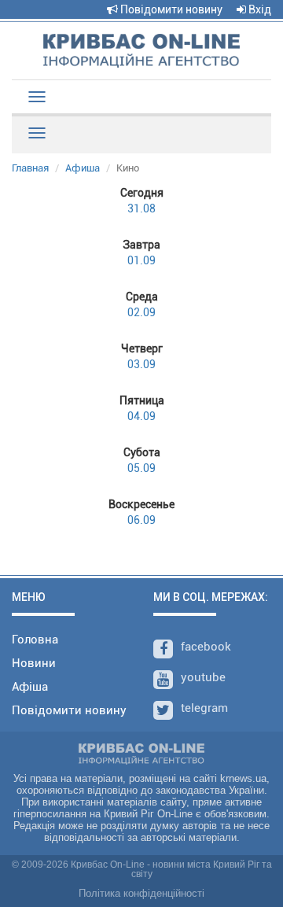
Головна (35, 639)
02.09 (142, 304)
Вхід (258, 9)
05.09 (141, 460)
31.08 (142, 200)
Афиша (82, 168)
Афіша (30, 687)
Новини (34, 663)
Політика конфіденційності (141, 893)
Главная (30, 168)
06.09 (141, 512)
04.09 (141, 408)
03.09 (142, 356)
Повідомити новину (170, 9)
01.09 (141, 252)
